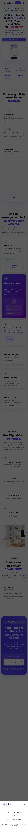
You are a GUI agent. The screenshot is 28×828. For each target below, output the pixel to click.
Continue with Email (15, 819)
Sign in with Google (15, 812)
